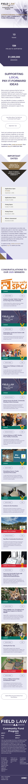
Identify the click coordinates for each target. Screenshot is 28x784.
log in (9, 146)
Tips (2, 738)
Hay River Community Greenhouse (13, 539)
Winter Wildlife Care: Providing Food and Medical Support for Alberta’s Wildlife (13, 611)
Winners (17, 735)
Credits (6, 778)
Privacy (2, 778)
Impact (17, 738)
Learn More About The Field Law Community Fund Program (14, 118)
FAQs (2, 735)
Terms (2, 776)
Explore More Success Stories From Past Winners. (14, 696)
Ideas (17, 733)
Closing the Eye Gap (9, 645)
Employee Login (4, 779)
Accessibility (7, 776)
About (3, 733)
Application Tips (13, 125)
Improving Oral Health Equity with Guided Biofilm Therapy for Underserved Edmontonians (12, 575)
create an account (17, 144)
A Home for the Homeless (10, 505)
